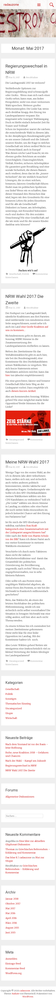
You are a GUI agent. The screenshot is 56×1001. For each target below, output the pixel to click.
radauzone (11, 4)
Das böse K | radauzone (18, 857)
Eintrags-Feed (13, 963)
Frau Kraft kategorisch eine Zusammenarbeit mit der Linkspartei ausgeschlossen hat (26, 529)
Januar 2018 (11, 898)
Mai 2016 (10, 913)
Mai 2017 (10, 908)
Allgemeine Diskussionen (19, 796)
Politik (25, 274)
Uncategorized (16, 439)
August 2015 (12, 927)
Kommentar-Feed (15, 968)
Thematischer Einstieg (18, 703)
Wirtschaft (11, 718)
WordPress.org (13, 973)
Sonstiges (10, 698)
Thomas (10, 849)
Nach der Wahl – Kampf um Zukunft (25, 760)
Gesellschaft (15, 274)
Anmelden (11, 958)
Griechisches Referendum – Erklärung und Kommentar (22, 869)
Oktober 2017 (12, 903)
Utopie (9, 713)
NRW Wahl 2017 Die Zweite (20, 770)
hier (7, 375)
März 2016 (11, 922)
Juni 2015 (10, 932)
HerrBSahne (32, 77)
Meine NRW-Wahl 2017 (27, 462)
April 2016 (11, 918)
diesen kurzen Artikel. (23, 391)
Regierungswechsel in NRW (21, 765)
